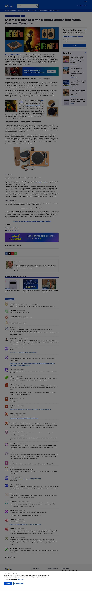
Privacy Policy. (21, 579)
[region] (46, 581)
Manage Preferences (19, 583)
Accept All (8, 583)
